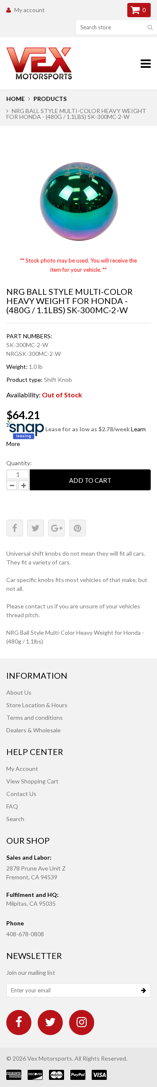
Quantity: (19, 462)
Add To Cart (90, 480)
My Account (22, 768)
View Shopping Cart (32, 781)
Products (50, 98)
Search (15, 818)
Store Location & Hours (36, 704)
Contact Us (21, 793)
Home (15, 98)
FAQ (12, 806)
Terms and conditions (34, 717)
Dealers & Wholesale (33, 730)
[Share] (14, 528)
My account (29, 9)
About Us (18, 692)
